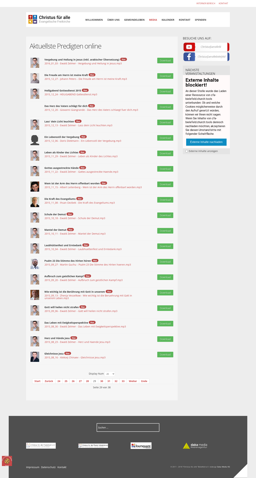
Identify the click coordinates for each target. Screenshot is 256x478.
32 (116, 381)
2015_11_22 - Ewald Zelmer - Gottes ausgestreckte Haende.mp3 (81, 171)
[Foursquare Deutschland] (141, 445)
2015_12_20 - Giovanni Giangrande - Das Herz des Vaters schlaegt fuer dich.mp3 (91, 109)
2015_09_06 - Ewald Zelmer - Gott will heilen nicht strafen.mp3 (81, 311)
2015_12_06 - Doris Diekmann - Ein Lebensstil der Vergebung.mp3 (83, 140)
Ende (144, 381)
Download (165, 60)
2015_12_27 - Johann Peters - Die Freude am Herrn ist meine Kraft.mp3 (86, 79)
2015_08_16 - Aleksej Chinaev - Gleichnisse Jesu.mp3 (75, 357)
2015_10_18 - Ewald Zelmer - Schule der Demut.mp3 (75, 218)
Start (37, 381)
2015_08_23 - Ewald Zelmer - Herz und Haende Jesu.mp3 (77, 342)
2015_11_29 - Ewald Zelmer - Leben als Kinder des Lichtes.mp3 (81, 156)
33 (123, 381)
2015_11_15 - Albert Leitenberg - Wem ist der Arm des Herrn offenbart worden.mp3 (93, 187)
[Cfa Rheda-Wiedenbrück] (93, 445)
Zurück (49, 381)
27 (80, 381)
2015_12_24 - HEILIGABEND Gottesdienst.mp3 (71, 94)
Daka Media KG (223, 466)
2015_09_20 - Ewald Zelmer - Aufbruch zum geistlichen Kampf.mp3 (84, 280)
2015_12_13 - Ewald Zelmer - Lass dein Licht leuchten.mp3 (78, 125)
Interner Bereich (205, 3)
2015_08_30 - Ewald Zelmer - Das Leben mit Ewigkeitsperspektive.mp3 (85, 326)
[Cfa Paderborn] (41, 445)
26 (73, 381)
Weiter (133, 381)
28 (87, 381)
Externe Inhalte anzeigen (203, 151)
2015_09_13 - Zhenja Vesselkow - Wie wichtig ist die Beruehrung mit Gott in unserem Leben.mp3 (88, 297)
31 (108, 381)
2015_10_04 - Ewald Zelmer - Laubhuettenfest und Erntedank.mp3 (83, 249)
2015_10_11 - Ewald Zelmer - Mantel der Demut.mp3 (75, 233)
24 (58, 381)
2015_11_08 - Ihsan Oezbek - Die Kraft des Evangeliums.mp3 (80, 202)
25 (66, 381)
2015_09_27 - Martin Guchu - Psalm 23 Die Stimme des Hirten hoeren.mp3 (88, 264)
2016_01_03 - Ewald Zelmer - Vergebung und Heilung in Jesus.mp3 (83, 63)
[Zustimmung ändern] (7, 461)
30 (101, 381)
